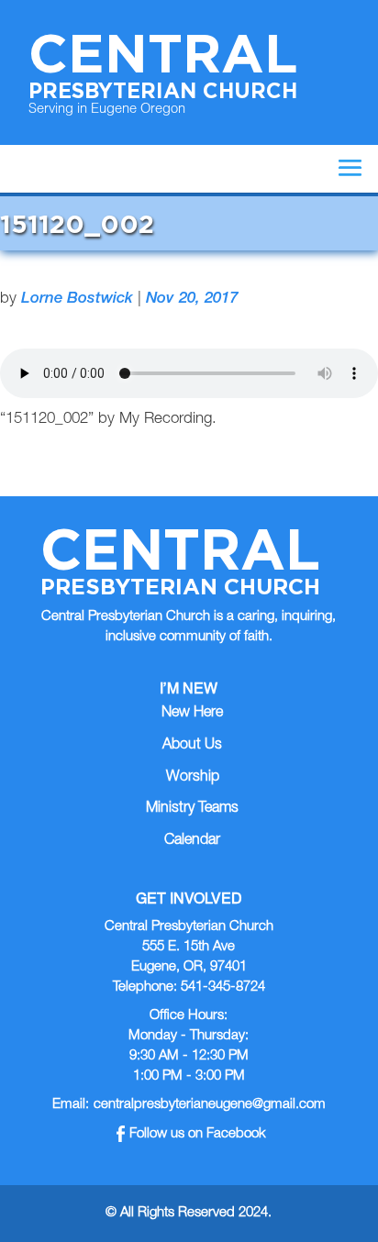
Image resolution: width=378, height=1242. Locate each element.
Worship (192, 778)
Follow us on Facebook (197, 1134)
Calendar (192, 841)
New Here (192, 713)
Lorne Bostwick (77, 299)
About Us (192, 745)
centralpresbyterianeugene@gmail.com (210, 1105)
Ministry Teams (192, 809)
